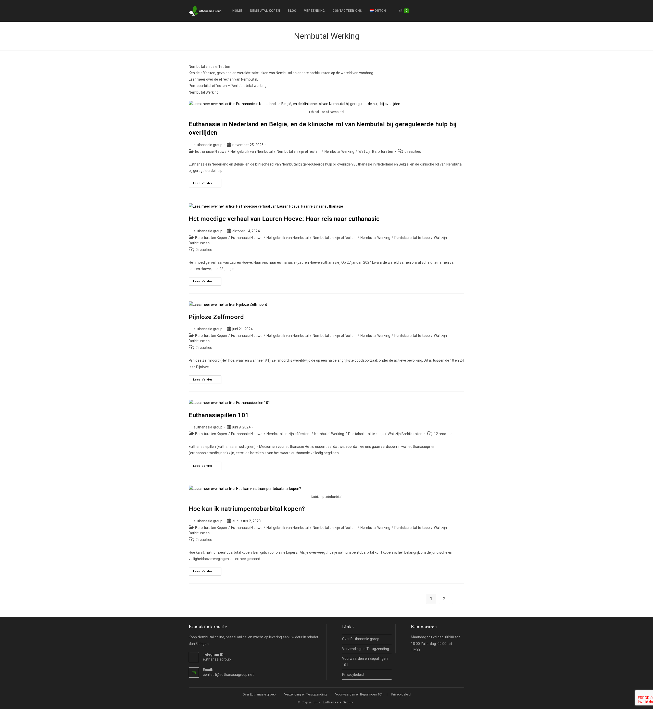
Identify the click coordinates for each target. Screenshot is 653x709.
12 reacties (443, 434)
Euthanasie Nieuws (211, 151)
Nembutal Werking (339, 151)
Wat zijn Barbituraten (375, 151)
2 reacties (204, 348)
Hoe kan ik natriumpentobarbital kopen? (247, 508)
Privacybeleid (353, 675)
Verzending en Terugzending (365, 649)
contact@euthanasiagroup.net (228, 675)
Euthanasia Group (338, 702)
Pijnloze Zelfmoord (216, 317)
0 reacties (413, 151)
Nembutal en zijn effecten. (298, 151)
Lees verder (207, 184)
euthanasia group (208, 145)
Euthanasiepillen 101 (219, 415)
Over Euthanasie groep (360, 639)
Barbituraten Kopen (211, 238)
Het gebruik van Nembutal (252, 151)
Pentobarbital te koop (412, 238)
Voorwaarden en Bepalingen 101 (359, 694)
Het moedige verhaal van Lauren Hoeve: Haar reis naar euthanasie (284, 218)
